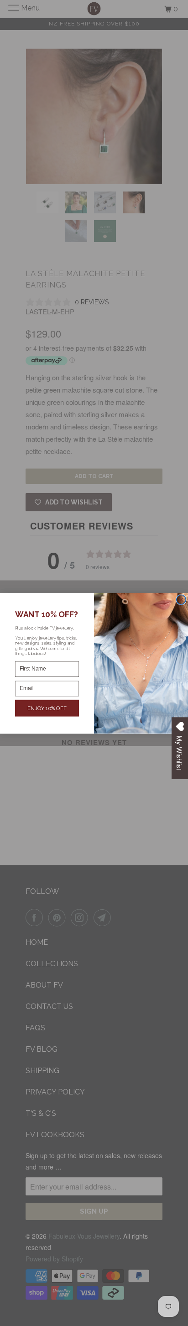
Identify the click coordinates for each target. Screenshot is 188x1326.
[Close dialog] (181, 599)
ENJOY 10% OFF (47, 708)
